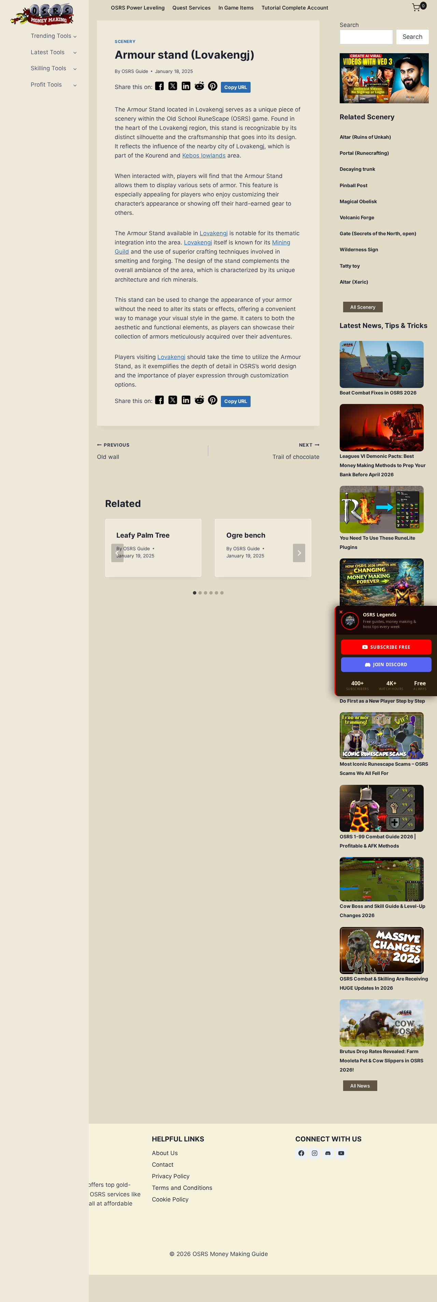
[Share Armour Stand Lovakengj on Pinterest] (213, 89)
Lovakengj (214, 233)
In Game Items (236, 7)
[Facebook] (301, 1153)
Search (349, 24)
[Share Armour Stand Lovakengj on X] (173, 89)
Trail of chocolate (296, 451)
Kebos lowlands (204, 155)
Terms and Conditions (182, 1187)
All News (360, 1086)
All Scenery (363, 307)
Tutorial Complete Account (295, 7)
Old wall (113, 451)
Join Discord (390, 664)
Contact (162, 1164)
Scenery (125, 41)
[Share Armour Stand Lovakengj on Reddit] (199, 89)
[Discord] (328, 1153)
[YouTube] (341, 1153)
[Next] (299, 553)
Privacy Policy (170, 1176)
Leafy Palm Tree (143, 535)
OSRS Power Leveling (138, 7)
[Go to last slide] (117, 553)
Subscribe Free (390, 647)
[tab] (194, 593)
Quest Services (191, 7)
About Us (165, 1153)
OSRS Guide (135, 71)
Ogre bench (245, 535)
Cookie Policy (170, 1199)
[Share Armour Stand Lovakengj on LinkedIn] (186, 89)
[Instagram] (314, 1153)
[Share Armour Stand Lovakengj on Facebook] (159, 89)
